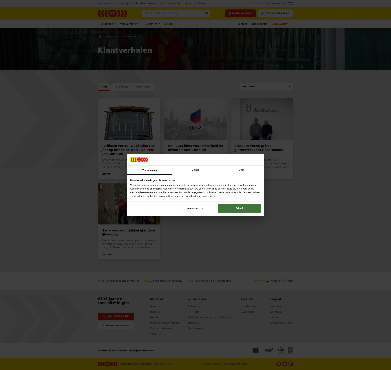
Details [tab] (195, 169)
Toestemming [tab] (149, 170)
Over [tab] (241, 169)
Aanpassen (193, 208)
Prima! (239, 208)
